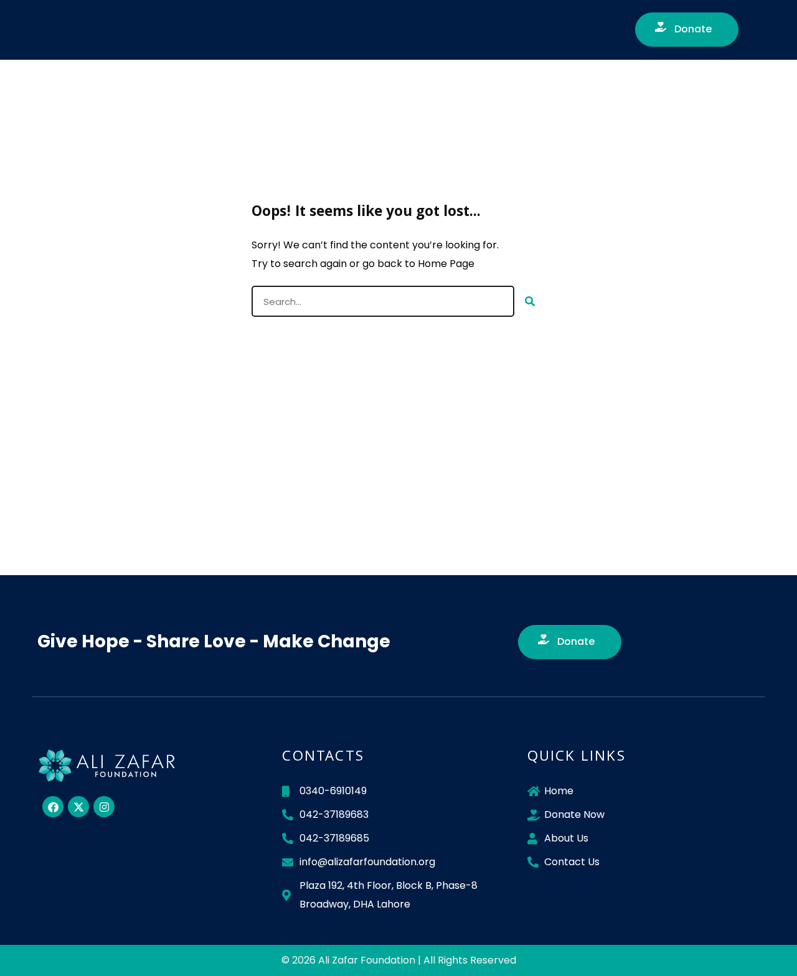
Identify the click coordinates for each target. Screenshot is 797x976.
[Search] (529, 301)
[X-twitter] (78, 806)
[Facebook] (53, 806)
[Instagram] (104, 806)
